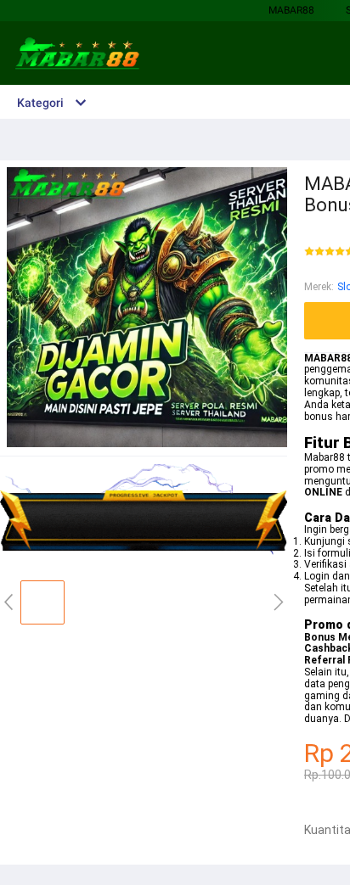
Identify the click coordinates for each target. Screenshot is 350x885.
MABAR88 (291, 10)
